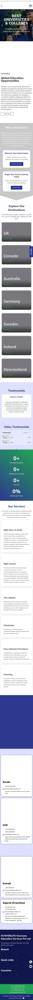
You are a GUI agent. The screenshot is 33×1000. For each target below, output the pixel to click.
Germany (12, 301)
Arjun (11, 437)
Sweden (11, 324)
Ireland (10, 346)
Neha (11, 442)
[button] (30, 5)
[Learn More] (13, 238)
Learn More (8, 239)
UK (6, 233)
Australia (12, 278)
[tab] (16, 437)
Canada (11, 255)
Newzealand (15, 369)
